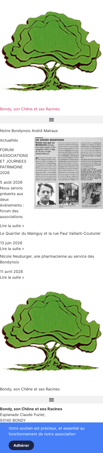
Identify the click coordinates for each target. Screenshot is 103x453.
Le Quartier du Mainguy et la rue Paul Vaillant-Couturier (50, 233)
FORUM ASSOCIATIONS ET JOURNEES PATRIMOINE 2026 (14, 161)
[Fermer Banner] (2, 428)
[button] (51, 119)
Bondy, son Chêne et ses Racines (30, 109)
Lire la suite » (12, 225)
